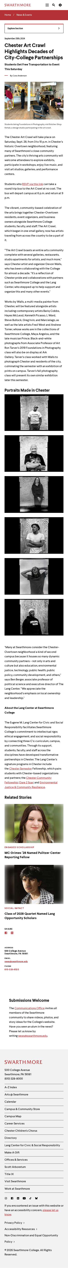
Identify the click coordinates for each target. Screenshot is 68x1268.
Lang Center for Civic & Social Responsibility (32, 1145)
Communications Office (30, 1008)
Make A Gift (12, 1152)
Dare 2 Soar (26, 782)
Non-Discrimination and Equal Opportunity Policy (31, 1238)
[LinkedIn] (18, 1199)
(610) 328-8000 (14, 1078)
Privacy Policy (14, 1223)
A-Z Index (11, 1087)
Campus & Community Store (22, 1109)
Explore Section (15, 29)
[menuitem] (47, 5)
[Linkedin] (12, 933)
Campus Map (13, 1116)
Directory (11, 1138)
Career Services (14, 1123)
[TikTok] (30, 1199)
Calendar (10, 1101)
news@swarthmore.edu (32, 1036)
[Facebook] (6, 933)
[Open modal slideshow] (34, 412)
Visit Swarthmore (15, 1181)
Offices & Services (16, 1159)
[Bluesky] (36, 1199)
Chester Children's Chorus (21, 1130)
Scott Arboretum (15, 1167)
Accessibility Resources (20, 1229)
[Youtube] (24, 1199)
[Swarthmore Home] (24, 1062)
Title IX (9, 1174)
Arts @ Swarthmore (16, 1094)
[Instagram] (7, 1199)
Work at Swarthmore (17, 1188)
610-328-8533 (12, 970)
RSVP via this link (32, 184)
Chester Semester (20, 768)
